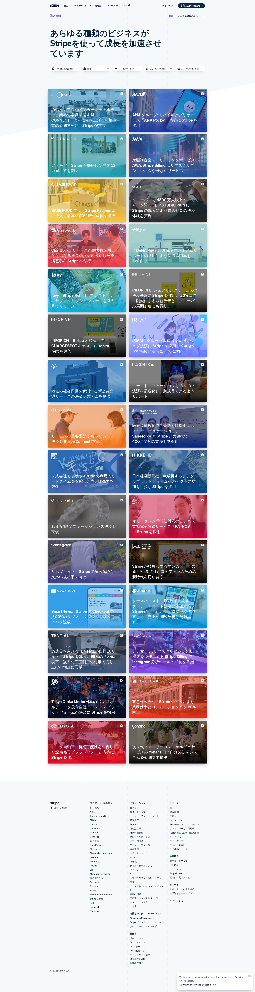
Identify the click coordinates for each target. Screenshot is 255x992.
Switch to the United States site (196, 984)
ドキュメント (136, 938)
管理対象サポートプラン (182, 893)
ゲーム (133, 873)
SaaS (132, 857)
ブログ (173, 816)
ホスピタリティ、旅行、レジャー (147, 878)
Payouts (94, 886)
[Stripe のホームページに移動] (53, 803)
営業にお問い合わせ (190, 5)
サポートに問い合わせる (182, 889)
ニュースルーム (177, 869)
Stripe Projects (137, 958)
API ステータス (137, 946)
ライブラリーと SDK (140, 954)
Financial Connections (101, 853)
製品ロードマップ (179, 860)
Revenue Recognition (101, 894)
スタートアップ (138, 811)
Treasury (94, 911)
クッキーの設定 (177, 844)
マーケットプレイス (140, 844)
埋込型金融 (135, 828)
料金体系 (126, 5)
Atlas (92, 811)
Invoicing (94, 861)
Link (92, 869)
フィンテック (136, 869)
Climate (94, 832)
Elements (95, 849)
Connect (94, 836)
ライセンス (175, 836)
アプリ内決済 (136, 840)
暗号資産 (94, 840)
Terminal (94, 906)
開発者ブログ (136, 962)
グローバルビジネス (140, 836)
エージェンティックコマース (144, 816)
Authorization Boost (100, 816)
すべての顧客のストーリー (191, 16)
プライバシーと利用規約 (182, 828)
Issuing (93, 865)
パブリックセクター (140, 902)
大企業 (133, 807)
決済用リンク (96, 878)
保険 (132, 882)
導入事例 (55, 15)
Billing (93, 820)
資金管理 (134, 849)
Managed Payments (100, 873)
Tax (92, 902)
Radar (93, 890)
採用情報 (174, 865)
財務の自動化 (136, 832)
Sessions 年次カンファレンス (185, 824)
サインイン (167, 5)
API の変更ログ (137, 950)
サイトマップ (176, 840)
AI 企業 (133, 861)
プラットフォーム (139, 853)
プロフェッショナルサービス (144, 898)
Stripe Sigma (96, 898)
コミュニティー (177, 820)
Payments (95, 882)
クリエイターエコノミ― (142, 865)
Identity (94, 857)
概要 (171, 16)
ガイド (173, 807)
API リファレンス (138, 942)
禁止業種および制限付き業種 (184, 832)
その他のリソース (179, 849)
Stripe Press (176, 873)
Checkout (95, 828)
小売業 (133, 906)
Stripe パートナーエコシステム (145, 922)
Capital (93, 824)
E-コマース (135, 824)
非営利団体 (135, 893)
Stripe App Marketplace (142, 918)
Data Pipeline (96, 844)
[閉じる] (249, 976)
